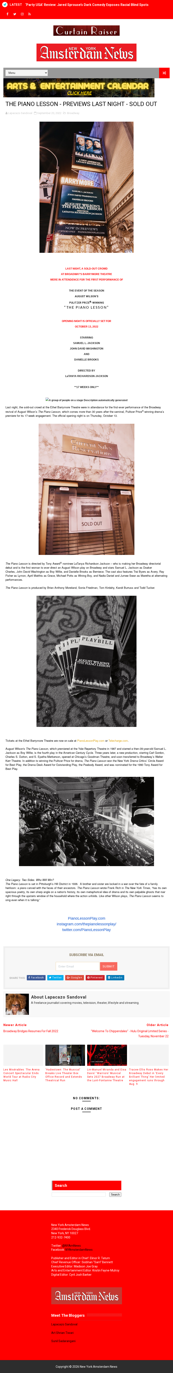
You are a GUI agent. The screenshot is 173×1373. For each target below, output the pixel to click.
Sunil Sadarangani (63, 1341)
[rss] (29, 14)
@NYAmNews (71, 1245)
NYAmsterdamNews (79, 1249)
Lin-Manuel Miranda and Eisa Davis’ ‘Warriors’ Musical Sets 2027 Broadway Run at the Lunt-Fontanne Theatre (106, 1075)
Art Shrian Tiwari (62, 1332)
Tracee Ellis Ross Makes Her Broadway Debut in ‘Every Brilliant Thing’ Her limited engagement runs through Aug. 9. (148, 1076)
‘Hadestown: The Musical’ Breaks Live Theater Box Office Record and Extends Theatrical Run (63, 1075)
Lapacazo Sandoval (64, 1324)
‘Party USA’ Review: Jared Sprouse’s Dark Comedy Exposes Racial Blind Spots (87, 5)
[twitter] (15, 14)
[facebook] (7, 14)
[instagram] (22, 14)
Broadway (73, 113)
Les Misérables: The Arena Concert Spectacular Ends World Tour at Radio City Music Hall (21, 1075)
